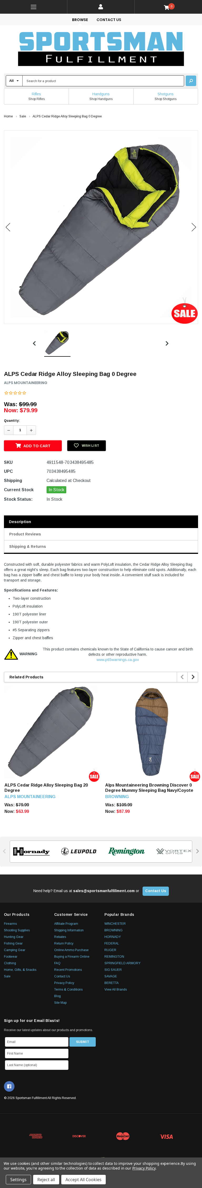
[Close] (197, 548)
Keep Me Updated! (151, 632)
